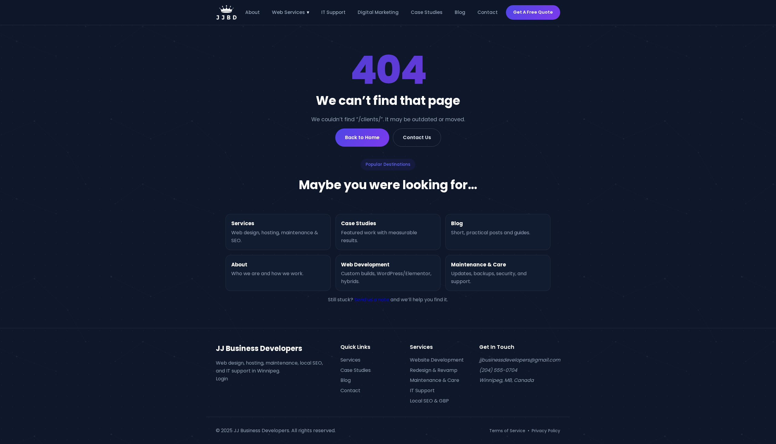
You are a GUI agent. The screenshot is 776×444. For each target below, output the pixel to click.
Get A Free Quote (533, 12)
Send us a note (371, 299)
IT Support (333, 12)
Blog (460, 12)
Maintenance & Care (434, 380)
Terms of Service (507, 430)
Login (222, 378)
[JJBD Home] (226, 12)
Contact (487, 12)
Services (350, 359)
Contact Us (417, 137)
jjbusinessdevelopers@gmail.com (519, 359)
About (252, 12)
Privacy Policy (546, 430)
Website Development (437, 359)
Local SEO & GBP (429, 400)
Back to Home (362, 137)
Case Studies (427, 12)
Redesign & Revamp (433, 369)
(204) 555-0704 (498, 369)
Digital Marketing (378, 12)
